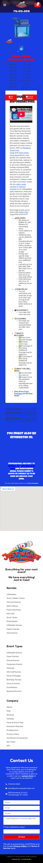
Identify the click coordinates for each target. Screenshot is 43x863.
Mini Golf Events (14, 672)
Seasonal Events (14, 691)
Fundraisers (12, 687)
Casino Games (13, 629)
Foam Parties (13, 656)
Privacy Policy (20, 846)
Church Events (13, 683)
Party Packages (14, 676)
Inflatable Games (14, 625)
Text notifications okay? (15, 827)
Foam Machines (14, 610)
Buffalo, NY (14, 466)
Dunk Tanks (12, 617)
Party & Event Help (15, 722)
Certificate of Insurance (17, 738)
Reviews (10, 715)
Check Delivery (29, 97)
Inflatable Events (14, 653)
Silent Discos (12, 606)
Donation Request (15, 726)
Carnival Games (14, 602)
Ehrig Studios (27, 859)
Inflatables (11, 594)
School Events (13, 660)
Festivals (10, 668)
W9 (8, 746)
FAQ (8, 711)
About (9, 707)
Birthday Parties (14, 680)
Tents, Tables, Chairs (16, 598)
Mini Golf (10, 614)
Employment (12, 730)
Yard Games (12, 633)
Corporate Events (14, 664)
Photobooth (12, 621)
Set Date (11, 97)
